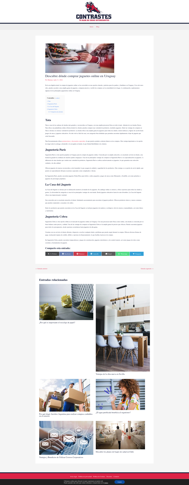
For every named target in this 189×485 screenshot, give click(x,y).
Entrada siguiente (147, 269)
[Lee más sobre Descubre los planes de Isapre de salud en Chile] (120, 435)
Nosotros (109, 476)
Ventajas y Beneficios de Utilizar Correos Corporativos (61, 457)
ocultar (57, 98)
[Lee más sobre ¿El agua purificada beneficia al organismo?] (120, 394)
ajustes (106, 483)
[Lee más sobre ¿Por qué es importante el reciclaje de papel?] (66, 302)
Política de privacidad (85, 476)
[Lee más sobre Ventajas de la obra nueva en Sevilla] (123, 328)
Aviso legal (73, 476)
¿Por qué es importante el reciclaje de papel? (57, 322)
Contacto (116, 476)
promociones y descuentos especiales (73, 141)
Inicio (91, 27)
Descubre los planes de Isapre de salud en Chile (115, 451)
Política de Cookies (99, 476)
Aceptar (119, 482)
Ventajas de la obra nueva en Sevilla (110, 374)
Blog (97, 27)
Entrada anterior (41, 269)
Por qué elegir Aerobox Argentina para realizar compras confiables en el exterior (66, 415)
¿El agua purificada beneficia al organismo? (113, 412)
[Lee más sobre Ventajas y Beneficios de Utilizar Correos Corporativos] (66, 438)
